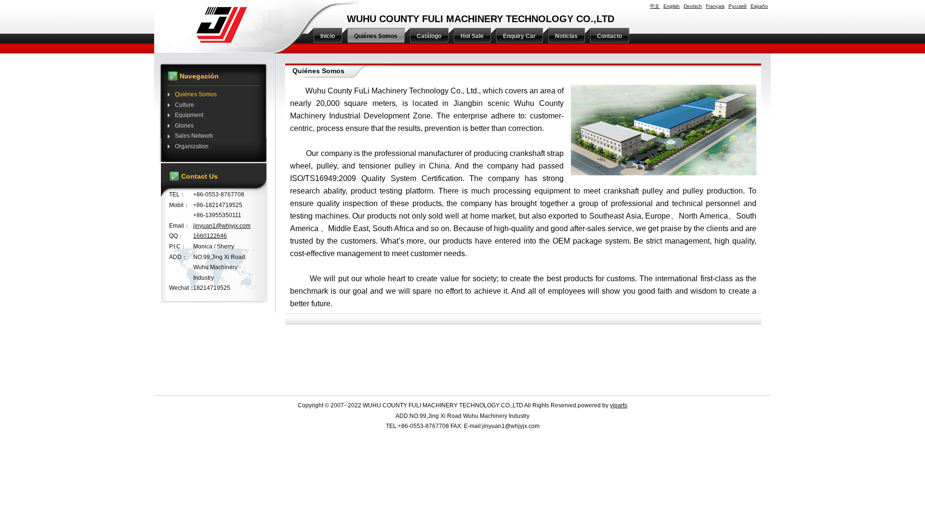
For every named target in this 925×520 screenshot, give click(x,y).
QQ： (176, 236)
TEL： (177, 194)
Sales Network (194, 135)
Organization (192, 146)
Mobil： (179, 205)
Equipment (189, 115)
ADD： (178, 257)
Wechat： (181, 288)
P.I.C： (177, 246)
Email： (179, 225)
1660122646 (210, 236)
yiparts (618, 405)
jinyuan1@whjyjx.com (222, 225)
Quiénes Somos (196, 94)
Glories (184, 125)
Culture (184, 105)
